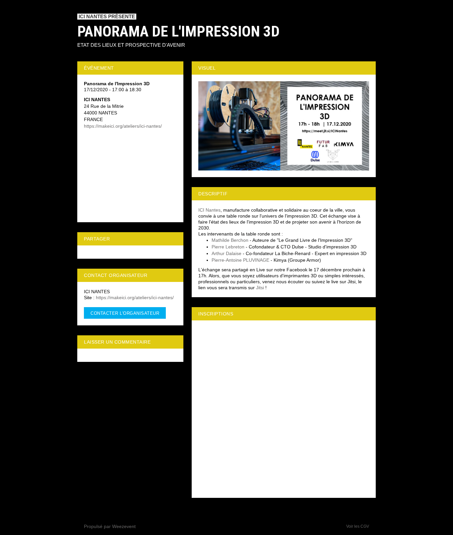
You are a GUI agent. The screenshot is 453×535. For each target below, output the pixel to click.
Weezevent (124, 526)
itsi (261, 287)
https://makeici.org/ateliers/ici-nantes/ (123, 126)
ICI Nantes (209, 210)
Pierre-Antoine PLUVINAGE (240, 260)
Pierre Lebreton (228, 246)
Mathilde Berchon (230, 240)
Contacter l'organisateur (125, 313)
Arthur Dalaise (226, 253)
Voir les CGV (357, 526)
